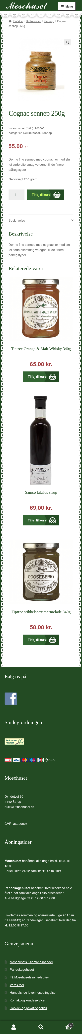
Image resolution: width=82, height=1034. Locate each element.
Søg (41, 1027)
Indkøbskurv (63, 1024)
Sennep (49, 21)
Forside (18, 21)
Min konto (13, 1027)
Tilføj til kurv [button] (37, 376)
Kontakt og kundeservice (27, 1000)
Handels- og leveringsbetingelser (33, 992)
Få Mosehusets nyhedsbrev (29, 977)
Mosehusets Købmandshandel (31, 962)
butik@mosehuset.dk (19, 806)
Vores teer (17, 985)
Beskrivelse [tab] (17, 220)
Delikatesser (33, 21)
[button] (67, 42)
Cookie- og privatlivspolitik (28, 1008)
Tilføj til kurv (41, 194)
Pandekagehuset (22, 969)
